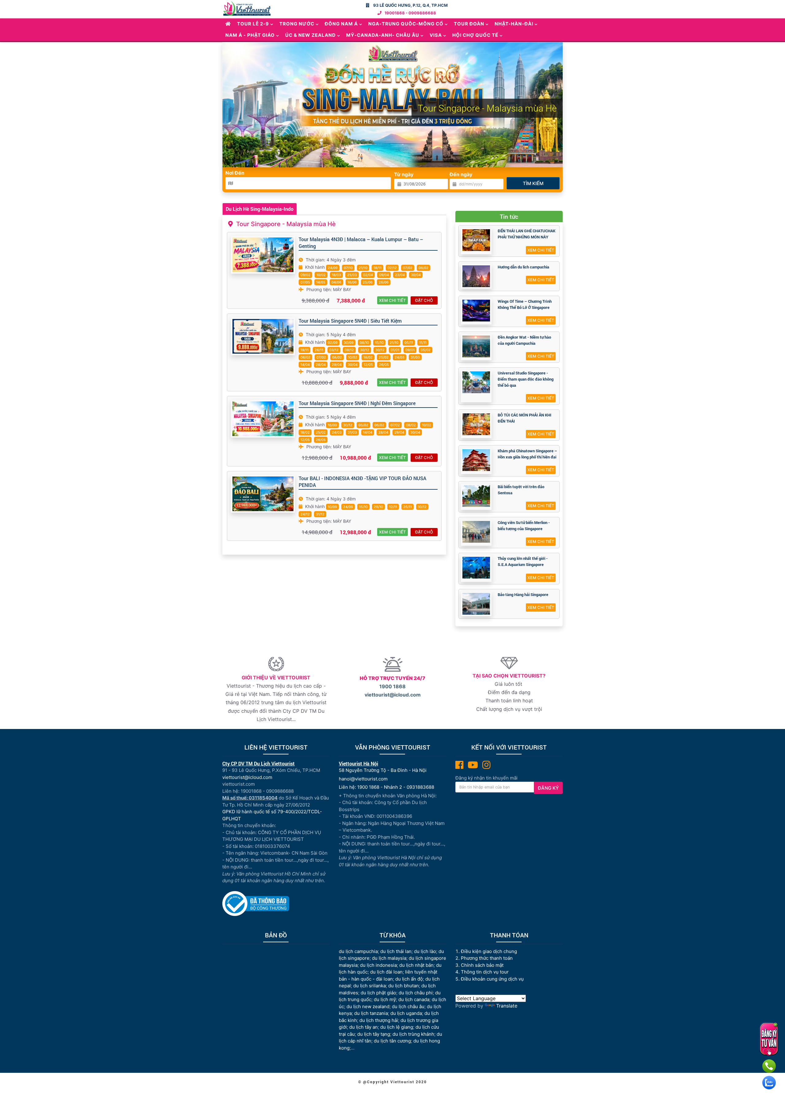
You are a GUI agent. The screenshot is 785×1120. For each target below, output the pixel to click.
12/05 (368, 365)
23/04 (400, 275)
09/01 (410, 350)
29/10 (378, 507)
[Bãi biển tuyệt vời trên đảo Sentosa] (476, 496)
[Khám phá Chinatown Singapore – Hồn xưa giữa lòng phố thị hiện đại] (476, 460)
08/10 (364, 342)
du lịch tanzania (371, 1013)
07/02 (407, 268)
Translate (506, 1006)
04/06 (336, 282)
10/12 (422, 507)
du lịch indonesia (378, 965)
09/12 (349, 350)
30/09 (349, 342)
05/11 (408, 342)
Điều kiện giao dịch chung (489, 951)
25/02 (384, 357)
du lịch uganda (406, 1013)
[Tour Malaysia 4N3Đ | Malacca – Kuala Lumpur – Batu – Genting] (263, 255)
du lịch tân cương (392, 1041)
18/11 (377, 268)
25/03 (352, 275)
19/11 (304, 350)
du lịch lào (425, 951)
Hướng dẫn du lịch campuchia (523, 267)
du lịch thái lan (396, 951)
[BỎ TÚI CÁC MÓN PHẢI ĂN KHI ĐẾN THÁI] (476, 424)
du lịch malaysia (389, 958)
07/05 (305, 282)
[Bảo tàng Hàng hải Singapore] (476, 604)
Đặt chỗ (424, 300)
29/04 (337, 365)
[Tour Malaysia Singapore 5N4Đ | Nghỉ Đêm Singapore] (263, 419)
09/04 (384, 275)
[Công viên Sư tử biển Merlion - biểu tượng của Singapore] (476, 532)
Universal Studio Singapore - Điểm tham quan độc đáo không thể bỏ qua (525, 379)
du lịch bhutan (403, 986)
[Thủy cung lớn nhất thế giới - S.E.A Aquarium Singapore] (476, 568)
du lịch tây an (363, 1027)
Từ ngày (403, 174)
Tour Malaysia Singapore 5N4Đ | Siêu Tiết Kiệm (350, 320)
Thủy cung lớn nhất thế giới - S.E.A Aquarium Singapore (523, 561)
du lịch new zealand (368, 1006)
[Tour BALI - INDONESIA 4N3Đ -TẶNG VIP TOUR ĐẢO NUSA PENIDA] (263, 494)
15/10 (379, 342)
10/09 (332, 507)
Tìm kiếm (533, 183)
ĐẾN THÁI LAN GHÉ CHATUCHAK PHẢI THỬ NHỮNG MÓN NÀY (526, 234)
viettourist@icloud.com (393, 695)
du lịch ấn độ (409, 979)
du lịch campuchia (358, 951)
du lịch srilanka (369, 986)
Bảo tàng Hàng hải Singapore (523, 594)
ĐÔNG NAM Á (341, 24)
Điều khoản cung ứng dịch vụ (492, 979)
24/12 (305, 514)
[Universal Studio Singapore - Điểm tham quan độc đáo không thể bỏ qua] (476, 382)
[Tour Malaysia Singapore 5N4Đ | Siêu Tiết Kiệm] (263, 336)
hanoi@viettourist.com (363, 779)
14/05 (320, 282)
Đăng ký (548, 788)
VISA (436, 35)
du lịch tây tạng (373, 1034)
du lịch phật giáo (378, 993)
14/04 (305, 365)
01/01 (395, 350)
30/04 (416, 275)
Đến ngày (461, 174)
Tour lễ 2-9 (253, 24)
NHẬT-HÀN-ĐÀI (514, 24)
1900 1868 (392, 686)
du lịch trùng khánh (413, 1034)
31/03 (415, 357)
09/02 (305, 275)
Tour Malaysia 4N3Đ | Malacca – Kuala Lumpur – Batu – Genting (361, 242)
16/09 (332, 425)
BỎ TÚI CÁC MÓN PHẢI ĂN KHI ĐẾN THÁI (524, 418)
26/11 (319, 350)
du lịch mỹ (385, 999)
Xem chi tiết (392, 300)
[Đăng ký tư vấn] (769, 1039)
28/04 (321, 365)
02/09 (333, 342)
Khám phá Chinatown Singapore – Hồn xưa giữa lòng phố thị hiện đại (527, 454)
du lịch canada (413, 999)
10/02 (321, 275)
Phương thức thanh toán (487, 958)
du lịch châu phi (416, 993)
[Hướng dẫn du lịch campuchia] (476, 276)
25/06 (368, 282)
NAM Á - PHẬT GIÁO (250, 35)
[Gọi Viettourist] (769, 1066)
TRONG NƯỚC (296, 24)
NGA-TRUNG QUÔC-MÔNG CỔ (405, 24)
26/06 (384, 282)
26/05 (384, 365)
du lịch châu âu (408, 1006)
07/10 (348, 268)
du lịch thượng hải (378, 1020)
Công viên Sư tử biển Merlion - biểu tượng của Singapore (524, 525)
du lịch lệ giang (396, 1027)
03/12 (334, 350)
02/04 (368, 275)
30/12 (364, 350)
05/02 (426, 350)
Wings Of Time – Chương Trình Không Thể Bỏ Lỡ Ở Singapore (525, 304)
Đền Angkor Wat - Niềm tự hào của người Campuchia (524, 340)
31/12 (320, 514)
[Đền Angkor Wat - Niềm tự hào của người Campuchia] (476, 346)
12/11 (393, 507)
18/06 (352, 282)
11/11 (423, 342)
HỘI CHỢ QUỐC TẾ (475, 35)
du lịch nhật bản (416, 965)
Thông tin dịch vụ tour (485, 972)
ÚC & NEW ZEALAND (310, 35)
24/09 (333, 268)
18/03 (336, 275)
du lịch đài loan (386, 972)
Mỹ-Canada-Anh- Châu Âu (382, 35)
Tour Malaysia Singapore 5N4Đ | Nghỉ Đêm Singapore (357, 403)
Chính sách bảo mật (483, 965)
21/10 (363, 268)
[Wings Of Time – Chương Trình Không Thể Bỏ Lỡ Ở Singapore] (476, 310)
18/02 (368, 357)
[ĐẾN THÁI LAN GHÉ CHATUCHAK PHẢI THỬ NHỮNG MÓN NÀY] (476, 240)
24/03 (399, 357)
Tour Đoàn (469, 24)
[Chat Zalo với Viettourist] (769, 1082)
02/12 (392, 268)
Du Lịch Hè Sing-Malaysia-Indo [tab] (259, 209)
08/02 (423, 268)
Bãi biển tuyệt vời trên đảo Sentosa (521, 489)
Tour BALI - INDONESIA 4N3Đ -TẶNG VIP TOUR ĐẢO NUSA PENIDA (362, 481)
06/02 (305, 357)
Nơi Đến (234, 173)
